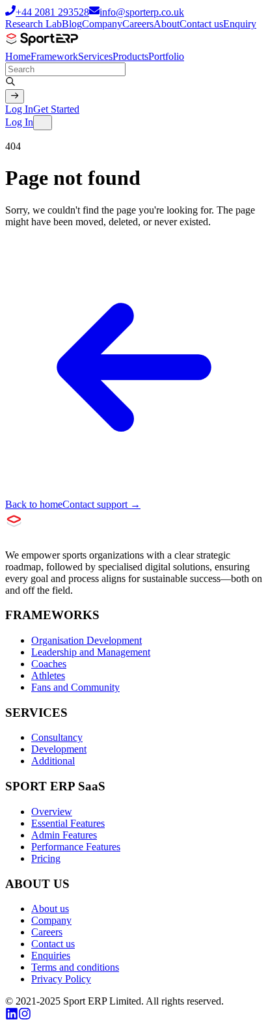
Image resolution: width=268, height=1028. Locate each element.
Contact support (101, 504)
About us (50, 908)
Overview (51, 811)
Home (18, 56)
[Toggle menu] (42, 122)
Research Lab (33, 23)
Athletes (48, 675)
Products (130, 56)
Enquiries (50, 955)
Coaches (48, 663)
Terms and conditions (75, 967)
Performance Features (75, 846)
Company (102, 23)
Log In (19, 109)
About (167, 23)
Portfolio (166, 56)
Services (95, 56)
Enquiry (239, 23)
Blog (72, 23)
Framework (54, 56)
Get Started (56, 109)
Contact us (201, 23)
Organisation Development (86, 640)
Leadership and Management (90, 652)
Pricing (45, 858)
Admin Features (64, 834)
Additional (53, 760)
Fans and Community (75, 687)
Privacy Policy (61, 978)
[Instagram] (24, 1016)
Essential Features (68, 823)
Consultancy (57, 737)
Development (59, 749)
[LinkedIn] (11, 1016)
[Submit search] (14, 96)
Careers (138, 23)
